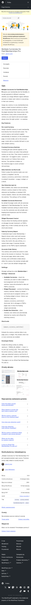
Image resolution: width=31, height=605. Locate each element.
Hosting (4, 546)
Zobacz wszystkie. (23, 519)
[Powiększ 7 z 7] (27, 393)
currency (17, 499)
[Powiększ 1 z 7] (13, 372)
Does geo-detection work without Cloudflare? (9, 427)
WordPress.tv (6, 563)
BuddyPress (6, 576)
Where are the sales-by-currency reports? (8, 439)
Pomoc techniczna (7, 557)
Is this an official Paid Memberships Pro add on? (9, 445)
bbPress (5, 573)
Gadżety (19, 563)
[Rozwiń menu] (28, 2)
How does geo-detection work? (11, 422)
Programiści (5, 560)
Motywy (18, 544)
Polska (7, 583)
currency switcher (24, 499)
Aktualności (5, 544)
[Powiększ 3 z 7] (13, 387)
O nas (3, 541)
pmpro (27, 502)
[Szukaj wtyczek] (18, 18)
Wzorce (18, 549)
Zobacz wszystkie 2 (24, 496)
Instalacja (6, 72)
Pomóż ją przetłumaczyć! (15, 12)
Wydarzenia (19, 557)
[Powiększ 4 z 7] (27, 372)
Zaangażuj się (20, 554)
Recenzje (6, 68)
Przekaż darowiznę (22, 560)
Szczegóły (6, 64)
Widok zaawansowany (8, 507)
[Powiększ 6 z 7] (27, 387)
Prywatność (5, 549)
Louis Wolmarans (10, 469)
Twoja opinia (5, 519)
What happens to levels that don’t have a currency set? (10, 410)
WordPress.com (7, 568)
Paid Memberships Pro (19, 502)
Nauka (3, 554)
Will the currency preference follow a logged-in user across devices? (12, 433)
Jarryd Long (8, 54)
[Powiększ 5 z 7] (27, 380)
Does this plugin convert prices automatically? (9, 404)
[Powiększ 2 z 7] (13, 376)
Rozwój (5, 76)
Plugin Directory (6, 7)
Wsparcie (5, 80)
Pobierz (5, 58)
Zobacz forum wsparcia (8, 531)
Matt (4, 571)
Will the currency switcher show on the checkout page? (10, 416)
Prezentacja (19, 541)
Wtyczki (18, 546)
